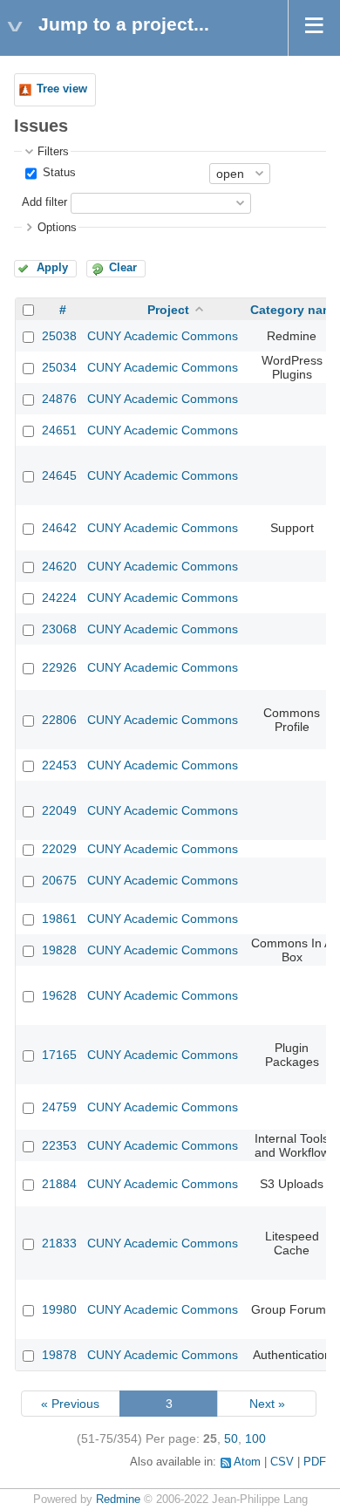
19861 (59, 919)
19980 (59, 1309)
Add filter (44, 202)
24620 (59, 566)
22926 (59, 667)
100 (255, 1438)
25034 (59, 367)
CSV (282, 1462)
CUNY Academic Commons (162, 336)
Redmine (118, 1499)
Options (57, 228)
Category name (295, 310)
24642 (59, 528)
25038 (59, 336)
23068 (59, 629)
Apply (52, 268)
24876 (59, 399)
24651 (59, 430)
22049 (59, 810)
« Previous (70, 1404)
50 (231, 1438)
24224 (59, 598)
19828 (59, 950)
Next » (267, 1404)
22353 (59, 1145)
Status (57, 173)
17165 (59, 1055)
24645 (59, 475)
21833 (59, 1243)
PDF (314, 1462)
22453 (59, 765)
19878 (59, 1355)
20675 (59, 880)
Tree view (62, 89)
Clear (123, 268)
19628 (59, 995)
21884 (59, 1184)
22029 (59, 849)
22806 (59, 720)
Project (168, 310)
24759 (59, 1107)
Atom (247, 1462)
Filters (53, 152)
